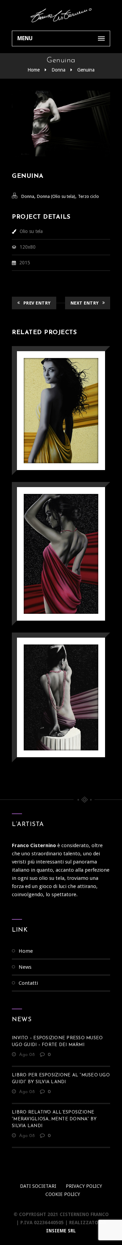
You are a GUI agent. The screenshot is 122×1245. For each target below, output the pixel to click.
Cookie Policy (62, 1194)
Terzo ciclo (88, 196)
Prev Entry (37, 303)
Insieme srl (61, 1230)
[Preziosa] (51, 536)
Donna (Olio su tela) (56, 196)
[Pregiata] (51, 680)
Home (33, 70)
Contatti (28, 983)
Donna (58, 70)
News (25, 967)
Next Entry (84, 303)
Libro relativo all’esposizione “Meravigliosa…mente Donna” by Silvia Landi (54, 1119)
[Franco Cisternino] (61, 15)
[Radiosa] (51, 393)
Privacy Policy (84, 1186)
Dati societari (38, 1186)
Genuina (86, 70)
